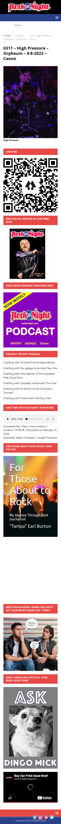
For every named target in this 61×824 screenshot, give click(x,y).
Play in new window (33, 426)
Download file (11, 426)
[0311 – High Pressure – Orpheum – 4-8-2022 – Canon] (30, 136)
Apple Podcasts (25, 437)
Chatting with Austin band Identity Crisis (27, 398)
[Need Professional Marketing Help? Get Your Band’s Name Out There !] (30, 668)
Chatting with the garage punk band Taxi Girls (30, 368)
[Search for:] (30, 25)
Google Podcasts (47, 437)
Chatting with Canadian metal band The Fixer (30, 383)
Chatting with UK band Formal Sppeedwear (29, 362)
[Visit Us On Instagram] (40, 818)
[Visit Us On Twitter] (52, 818)
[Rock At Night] (30, 12)
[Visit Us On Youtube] (46, 818)
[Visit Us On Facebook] (35, 818)
